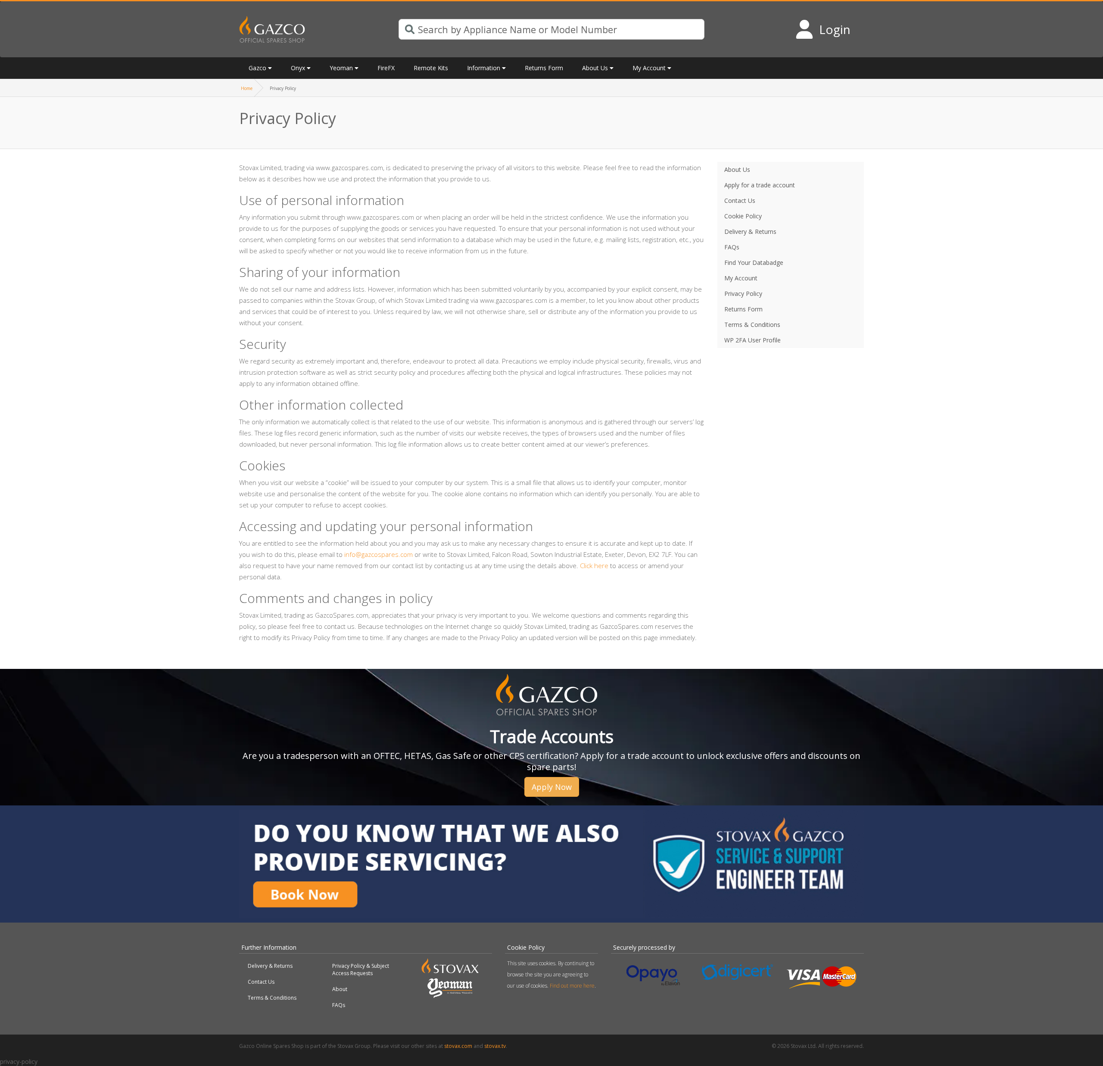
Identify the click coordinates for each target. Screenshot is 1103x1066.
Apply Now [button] (552, 787)
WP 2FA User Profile (752, 340)
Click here (594, 565)
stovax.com (458, 1046)
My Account (649, 68)
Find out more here (572, 985)
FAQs (338, 1005)
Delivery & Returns (270, 966)
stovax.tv (495, 1046)
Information (483, 68)
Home (246, 88)
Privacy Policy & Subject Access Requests (360, 969)
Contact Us (261, 981)
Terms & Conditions (272, 997)
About (339, 989)
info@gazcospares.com (378, 554)
